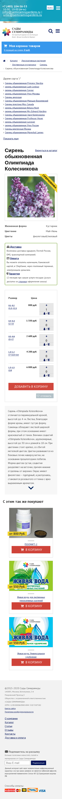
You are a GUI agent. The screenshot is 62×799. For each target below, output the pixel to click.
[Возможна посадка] (44, 313)
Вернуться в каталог (46, 150)
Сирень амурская (13, 97)
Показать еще (11, 138)
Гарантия (14, 273)
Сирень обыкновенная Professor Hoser (24, 118)
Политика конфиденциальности (19, 712)
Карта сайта (10, 708)
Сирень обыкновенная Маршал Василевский (26, 100)
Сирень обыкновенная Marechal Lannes (24, 132)
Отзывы (9, 730)
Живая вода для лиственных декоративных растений (31, 599)
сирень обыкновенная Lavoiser (20, 121)
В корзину (33, 550)
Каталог (9, 722)
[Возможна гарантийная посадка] (48, 313)
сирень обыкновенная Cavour (19, 90)
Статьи (8, 726)
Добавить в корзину (31, 386)
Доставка (15, 246)
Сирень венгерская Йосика (18, 128)
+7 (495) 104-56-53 (14, 6)
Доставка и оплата (15, 737)
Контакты (10, 733)
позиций (17, 50)
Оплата (14, 258)
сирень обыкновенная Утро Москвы (22, 93)
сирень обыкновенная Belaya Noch (22, 107)
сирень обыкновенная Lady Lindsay (22, 86)
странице (22, 281)
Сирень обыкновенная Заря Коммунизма (25, 114)
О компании (11, 718)
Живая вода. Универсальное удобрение (31, 655)
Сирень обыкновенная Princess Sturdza (24, 83)
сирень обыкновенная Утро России (22, 125)
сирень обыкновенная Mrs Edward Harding (25, 111)
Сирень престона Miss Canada (19, 104)
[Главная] (5, 60)
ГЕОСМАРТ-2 (31, 544)
